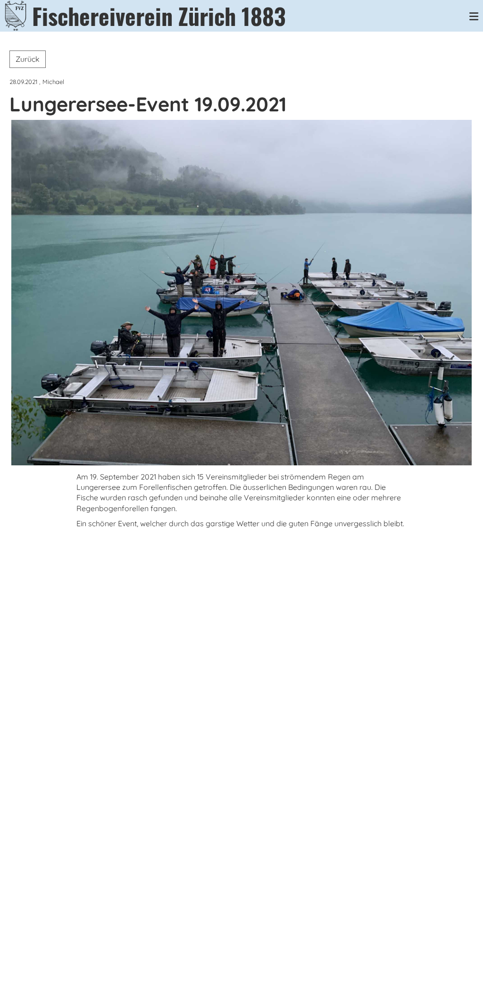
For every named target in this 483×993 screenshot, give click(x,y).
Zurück (28, 59)
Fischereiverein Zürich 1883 (159, 16)
